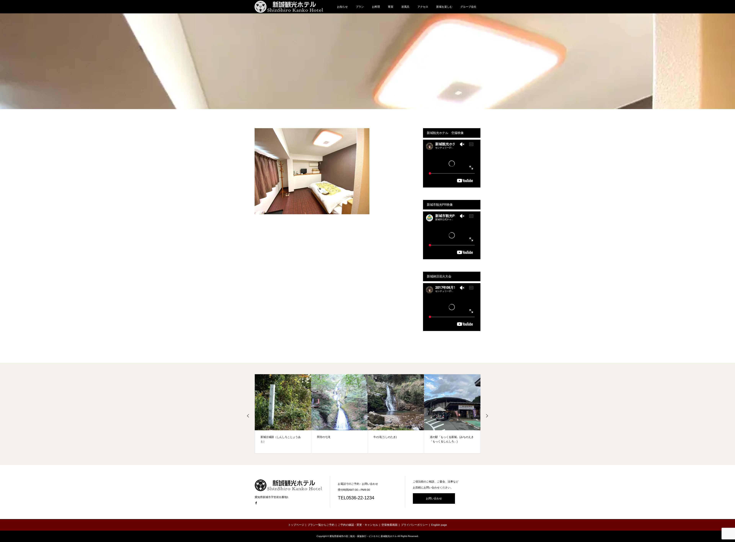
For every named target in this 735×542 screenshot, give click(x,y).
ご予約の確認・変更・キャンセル (358, 524)
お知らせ (342, 6)
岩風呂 (405, 6)
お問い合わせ (434, 498)
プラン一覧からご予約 (321, 524)
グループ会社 (468, 6)
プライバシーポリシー (414, 524)
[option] (283, 413)
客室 (390, 6)
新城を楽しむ (444, 6)
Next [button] (487, 416)
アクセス (422, 6)
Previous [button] (248, 416)
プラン (360, 6)
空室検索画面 (389, 524)
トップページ (296, 524)
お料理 (376, 6)
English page (439, 524)
